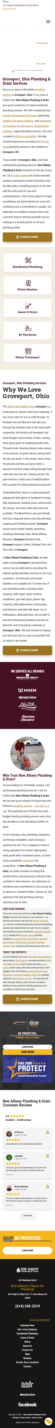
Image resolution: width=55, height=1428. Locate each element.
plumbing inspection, (36, 942)
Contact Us (27, 1350)
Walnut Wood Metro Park (20, 406)
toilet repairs (26, 126)
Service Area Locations (27, 1362)
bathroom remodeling (25, 136)
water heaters (8, 942)
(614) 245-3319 (9, 9)
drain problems (44, 957)
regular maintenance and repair (19, 115)
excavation (15, 964)
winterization (33, 939)
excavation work (20, 939)
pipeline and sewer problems (18, 120)
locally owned (20, 175)
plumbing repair (26, 935)
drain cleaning (22, 960)
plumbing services (22, 805)
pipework (43, 939)
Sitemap (16, 1418)
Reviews (27, 1358)
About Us (27, 1345)
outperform (28, 860)
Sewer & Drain (27, 1337)
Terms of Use (37, 1418)
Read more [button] (9, 1175)
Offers (27, 1341)
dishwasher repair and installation (17, 975)
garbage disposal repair (37, 971)
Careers (27, 1366)
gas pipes (28, 978)
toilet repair (32, 957)
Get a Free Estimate (27, 1329)
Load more (27, 1215)
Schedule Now (29, 237)
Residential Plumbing (27, 1333)
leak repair (36, 975)
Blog (27, 1354)
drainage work (9, 946)
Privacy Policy (25, 1418)
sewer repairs (21, 942)
